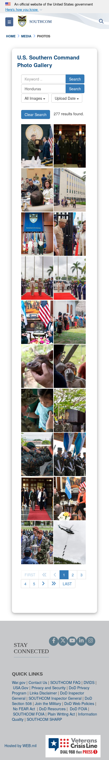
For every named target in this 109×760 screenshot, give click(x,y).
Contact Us (38, 682)
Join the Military (48, 703)
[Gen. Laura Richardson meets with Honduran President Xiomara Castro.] (37, 322)
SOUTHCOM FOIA (28, 714)
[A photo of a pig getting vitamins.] (37, 366)
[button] (24, 9)
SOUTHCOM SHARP (44, 719)
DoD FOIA (78, 708)
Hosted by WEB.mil (20, 745)
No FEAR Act (24, 708)
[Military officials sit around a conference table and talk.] (37, 190)
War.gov (18, 682)
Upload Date (66, 98)
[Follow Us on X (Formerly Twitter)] (62, 640)
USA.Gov (20, 687)
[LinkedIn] (81, 640)
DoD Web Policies (79, 703)
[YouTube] (72, 640)
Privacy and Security (48, 687)
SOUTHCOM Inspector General (55, 698)
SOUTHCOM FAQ (65, 682)
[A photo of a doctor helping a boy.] (70, 366)
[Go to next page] (43, 583)
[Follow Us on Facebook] (53, 640)
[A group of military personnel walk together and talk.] (70, 190)
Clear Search (36, 114)
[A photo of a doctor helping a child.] (37, 410)
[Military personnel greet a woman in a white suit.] (70, 234)
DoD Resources (52, 708)
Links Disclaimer (43, 693)
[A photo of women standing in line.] (70, 322)
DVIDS (89, 682)
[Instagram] (90, 640)
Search (75, 79)
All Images (34, 98)
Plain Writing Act (61, 714)
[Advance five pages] (54, 583)
